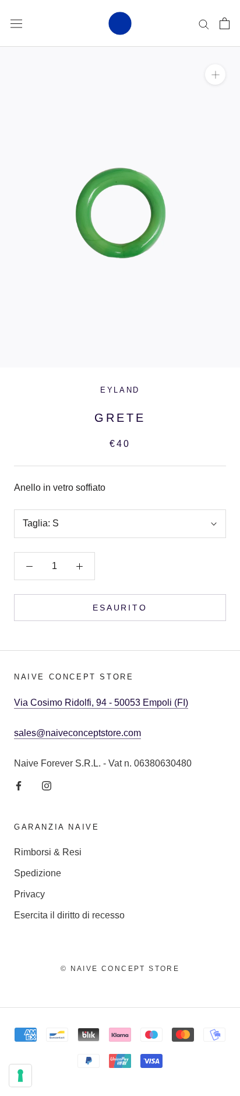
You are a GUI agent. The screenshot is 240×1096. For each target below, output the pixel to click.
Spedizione (37, 873)
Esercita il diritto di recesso (69, 915)
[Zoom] (215, 74)
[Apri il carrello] (225, 23)
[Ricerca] (204, 23)
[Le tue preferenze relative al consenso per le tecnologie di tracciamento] (20, 1075)
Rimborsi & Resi (48, 852)
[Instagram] (46, 785)
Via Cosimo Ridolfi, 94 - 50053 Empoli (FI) (101, 702)
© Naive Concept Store (120, 969)
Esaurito (120, 607)
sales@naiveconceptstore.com (77, 733)
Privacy (29, 894)
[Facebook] (18, 785)
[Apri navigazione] (16, 23)
